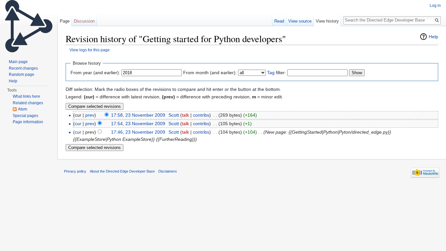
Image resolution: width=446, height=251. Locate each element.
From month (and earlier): (210, 72)
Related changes (28, 103)
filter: (276, 72)
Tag (271, 72)
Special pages (25, 115)
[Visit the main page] (29, 26)
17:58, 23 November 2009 (138, 115)
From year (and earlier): (95, 72)
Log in (435, 5)
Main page (18, 61)
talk (185, 115)
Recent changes (23, 68)
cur (78, 123)
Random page (21, 74)
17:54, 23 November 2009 (138, 123)
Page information (28, 122)
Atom (22, 109)
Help (433, 36)
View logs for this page (90, 50)
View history (327, 21)
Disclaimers (167, 171)
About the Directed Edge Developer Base (122, 171)
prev (89, 115)
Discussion (84, 21)
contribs (201, 115)
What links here (26, 96)
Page (65, 21)
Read (279, 21)
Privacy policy (75, 171)
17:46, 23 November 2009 (138, 132)
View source (299, 21)
